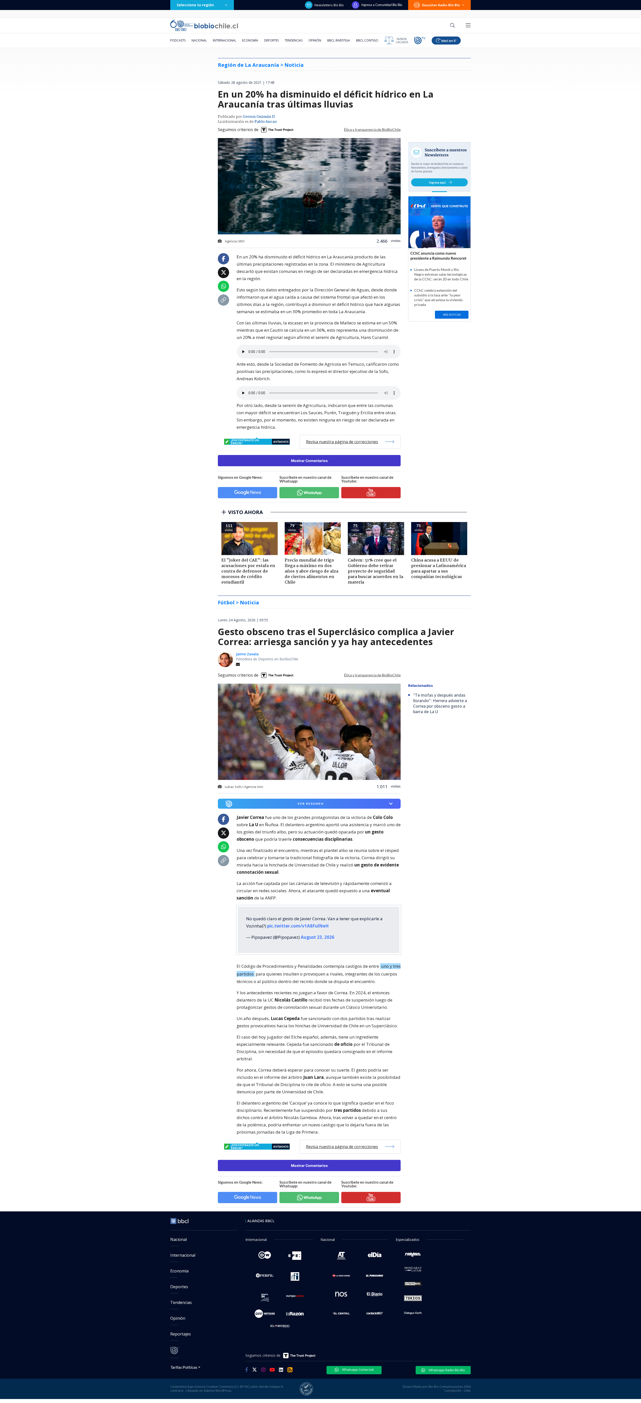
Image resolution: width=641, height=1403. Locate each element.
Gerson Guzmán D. (259, 117)
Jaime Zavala (247, 654)
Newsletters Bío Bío (329, 5)
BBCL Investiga (338, 40)
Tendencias (293, 40)
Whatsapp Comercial (357, 1369)
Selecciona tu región (195, 5)
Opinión (314, 40)
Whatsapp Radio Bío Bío (446, 1370)
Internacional (224, 40)
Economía (250, 40)
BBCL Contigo (367, 40)
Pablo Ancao (265, 122)
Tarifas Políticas (184, 1367)
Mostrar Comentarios (309, 460)
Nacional (199, 40)
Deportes (271, 40)
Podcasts (178, 40)
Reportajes (180, 1334)
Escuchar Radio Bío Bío (441, 5)
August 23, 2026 (317, 937)
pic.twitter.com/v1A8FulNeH (298, 926)
